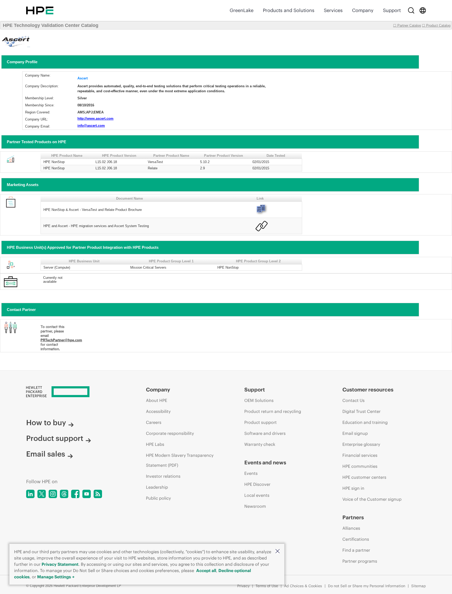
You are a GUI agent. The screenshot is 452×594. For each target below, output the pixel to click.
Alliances (351, 528)
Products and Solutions (288, 10)
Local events (256, 495)
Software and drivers (265, 433)
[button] (277, 551)
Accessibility (158, 411)
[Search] (411, 10)
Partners (353, 517)
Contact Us (353, 400)
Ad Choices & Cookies (303, 586)
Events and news (265, 462)
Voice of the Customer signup (372, 499)
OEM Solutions (259, 400)
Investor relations (163, 476)
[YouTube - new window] (86, 494)
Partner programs (359, 561)
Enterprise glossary (361, 444)
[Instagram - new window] (53, 494)
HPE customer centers (364, 477)
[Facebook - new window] (75, 494)
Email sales (45, 454)
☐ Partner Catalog (407, 25)
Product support (54, 438)
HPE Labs (155, 444)
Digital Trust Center (361, 411)
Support (392, 10)
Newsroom (255, 506)
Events (251, 473)
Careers (153, 422)
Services (333, 10)
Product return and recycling (272, 411)
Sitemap (418, 586)
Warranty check (259, 444)
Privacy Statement (60, 564)
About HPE (156, 400)
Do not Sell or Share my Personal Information (366, 586)
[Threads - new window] (64, 494)
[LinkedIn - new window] (30, 494)
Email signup (355, 433)
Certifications (355, 539)
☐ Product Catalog (436, 25)
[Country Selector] (423, 10)
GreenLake (241, 10)
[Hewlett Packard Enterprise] (39, 10)
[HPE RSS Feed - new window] (98, 494)
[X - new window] (41, 494)
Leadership (157, 487)
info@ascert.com (91, 126)
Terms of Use (267, 586)
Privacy (243, 586)
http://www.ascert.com (95, 118)
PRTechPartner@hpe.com (61, 340)
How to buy (46, 422)
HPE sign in (353, 488)
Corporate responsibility (170, 433)
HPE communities (359, 466)
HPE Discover (257, 484)
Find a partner (356, 550)
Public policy (158, 498)
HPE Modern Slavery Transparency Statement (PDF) (179, 460)
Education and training (365, 422)
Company (363, 10)
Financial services (359, 455)
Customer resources (367, 389)
